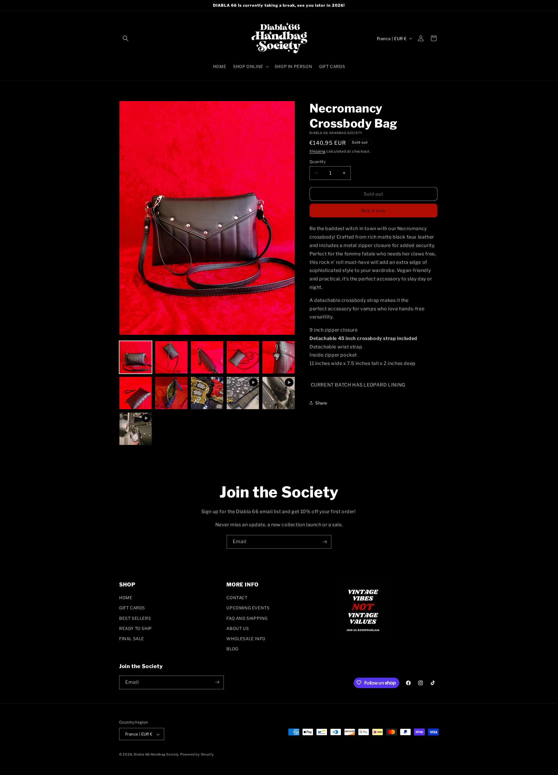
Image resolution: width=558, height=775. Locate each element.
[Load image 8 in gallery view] (207, 393)
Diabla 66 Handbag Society (156, 755)
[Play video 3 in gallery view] (135, 428)
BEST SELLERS (135, 618)
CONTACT (236, 597)
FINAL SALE (131, 638)
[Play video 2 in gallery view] (278, 393)
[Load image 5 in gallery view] (278, 357)
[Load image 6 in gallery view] (135, 393)
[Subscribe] (324, 542)
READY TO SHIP (135, 628)
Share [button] (321, 402)
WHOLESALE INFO (245, 638)
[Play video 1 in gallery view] (242, 393)
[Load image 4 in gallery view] (242, 357)
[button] (125, 38)
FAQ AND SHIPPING (247, 618)
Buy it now (374, 210)
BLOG (232, 649)
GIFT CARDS (132, 608)
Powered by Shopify (197, 755)
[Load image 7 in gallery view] (171, 393)
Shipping (318, 151)
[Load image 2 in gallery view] (171, 357)
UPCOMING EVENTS (247, 608)
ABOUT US (237, 628)
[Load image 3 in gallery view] (207, 357)
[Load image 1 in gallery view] (135, 357)
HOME (125, 597)
